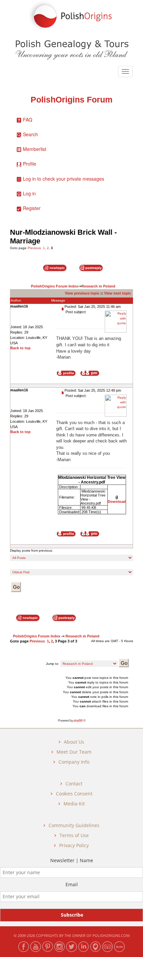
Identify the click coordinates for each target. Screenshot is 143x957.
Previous (34, 248)
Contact (74, 783)
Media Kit (74, 803)
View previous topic (82, 293)
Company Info (74, 762)
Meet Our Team (74, 752)
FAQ (27, 119)
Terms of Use (74, 835)
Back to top (20, 348)
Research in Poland (98, 286)
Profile (29, 163)
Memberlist (34, 149)
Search (30, 134)
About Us (74, 742)
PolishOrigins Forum (71, 99)
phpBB (77, 720)
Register (32, 208)
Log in (29, 193)
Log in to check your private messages (63, 178)
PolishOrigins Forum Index (54, 286)
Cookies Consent (74, 793)
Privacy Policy (74, 845)
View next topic (117, 293)
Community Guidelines (74, 825)
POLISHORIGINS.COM (111, 935)
